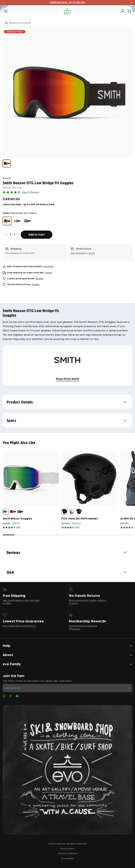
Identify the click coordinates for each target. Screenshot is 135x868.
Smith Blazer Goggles (17, 519)
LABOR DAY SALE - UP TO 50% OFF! (67, 2)
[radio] (7, 221)
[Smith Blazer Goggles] (31, 479)
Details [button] (48, 273)
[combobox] (67, 23)
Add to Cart (36, 234)
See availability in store (83, 253)
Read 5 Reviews (30, 192)
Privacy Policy (68, 849)
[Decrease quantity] (6, 234)
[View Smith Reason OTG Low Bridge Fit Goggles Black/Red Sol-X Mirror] (7, 163)
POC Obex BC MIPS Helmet (79, 519)
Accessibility (67, 858)
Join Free (48, 266)
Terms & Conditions (67, 854)
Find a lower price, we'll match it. (19, 626)
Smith (7, 178)
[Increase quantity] (14, 234)
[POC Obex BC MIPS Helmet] (89, 479)
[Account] (122, 11)
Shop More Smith (67, 379)
